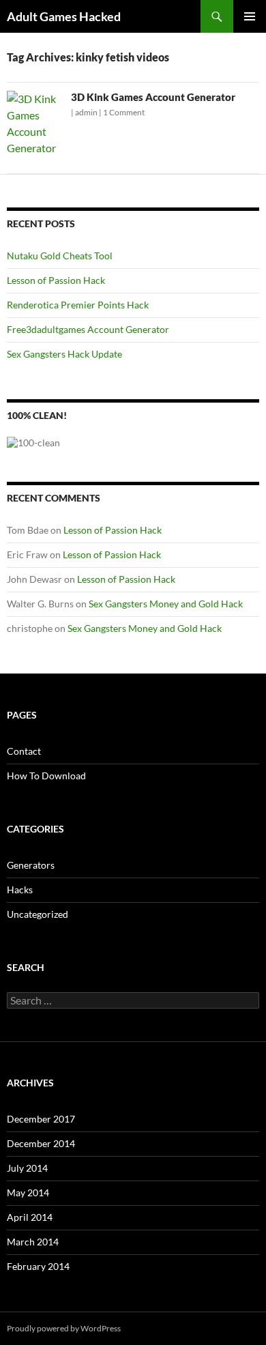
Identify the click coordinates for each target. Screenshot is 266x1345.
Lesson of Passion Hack (56, 280)
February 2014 (38, 1266)
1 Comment (124, 112)
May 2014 (28, 1192)
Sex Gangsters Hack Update (64, 354)
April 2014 (30, 1217)
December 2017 (41, 1119)
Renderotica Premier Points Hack (78, 304)
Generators (31, 865)
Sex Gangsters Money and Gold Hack (166, 603)
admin (86, 112)
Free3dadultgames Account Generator (88, 329)
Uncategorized (37, 914)
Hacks (20, 889)
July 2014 (27, 1168)
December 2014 (41, 1143)
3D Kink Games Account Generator (153, 97)
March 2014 (33, 1241)
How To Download (46, 775)
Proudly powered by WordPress (64, 1328)
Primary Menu (249, 16)
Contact (24, 751)
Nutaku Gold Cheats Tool (60, 255)
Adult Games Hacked (64, 16)
